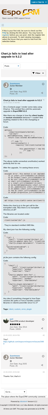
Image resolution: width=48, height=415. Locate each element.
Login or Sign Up (38, 2)
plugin (29, 309)
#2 (44, 335)
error (24, 309)
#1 (44, 100)
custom (17, 309)
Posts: (12, 94)
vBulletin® (23, 401)
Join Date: (14, 91)
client (11, 309)
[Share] (42, 93)
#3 (44, 372)
